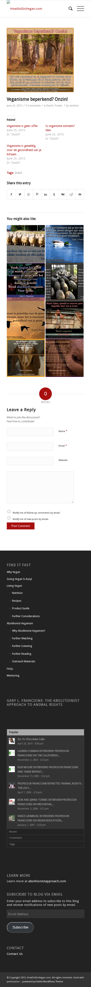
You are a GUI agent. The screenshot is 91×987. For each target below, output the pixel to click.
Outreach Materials (23, 661)
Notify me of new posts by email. (31, 519)
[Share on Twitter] (20, 194)
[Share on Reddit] (71, 194)
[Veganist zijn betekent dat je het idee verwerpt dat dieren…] (65, 244)
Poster (58, 105)
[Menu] (78, 8)
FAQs (10, 668)
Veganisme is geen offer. (23, 126)
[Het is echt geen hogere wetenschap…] (65, 282)
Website (63, 460)
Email (63, 445)
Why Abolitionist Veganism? (28, 630)
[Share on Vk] (63, 194)
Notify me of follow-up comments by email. (36, 512)
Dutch (50, 105)
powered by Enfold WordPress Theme (42, 981)
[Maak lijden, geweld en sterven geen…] (65, 320)
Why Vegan (13, 572)
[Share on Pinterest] (37, 194)
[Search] (68, 8)
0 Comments (33, 105)
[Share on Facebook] (11, 194)
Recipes (16, 600)
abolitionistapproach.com (47, 881)
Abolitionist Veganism (20, 623)
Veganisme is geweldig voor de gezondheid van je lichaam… (24, 150)
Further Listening (22, 646)
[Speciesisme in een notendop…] (65, 358)
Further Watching (22, 638)
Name (63, 431)
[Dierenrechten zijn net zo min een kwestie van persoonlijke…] (26, 244)
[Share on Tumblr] (54, 194)
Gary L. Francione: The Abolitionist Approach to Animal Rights (43, 702)
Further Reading (21, 653)
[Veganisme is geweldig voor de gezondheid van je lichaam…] (26, 320)
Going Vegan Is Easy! (19, 579)
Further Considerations (26, 616)
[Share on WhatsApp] (28, 194)
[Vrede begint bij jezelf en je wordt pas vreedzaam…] (26, 282)
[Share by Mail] (80, 194)
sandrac (74, 105)
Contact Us (15, 954)
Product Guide (20, 608)
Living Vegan (14, 585)
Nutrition (17, 592)
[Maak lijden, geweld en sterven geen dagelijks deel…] (26, 358)
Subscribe (20, 927)
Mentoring (13, 675)
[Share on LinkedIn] (45, 194)
